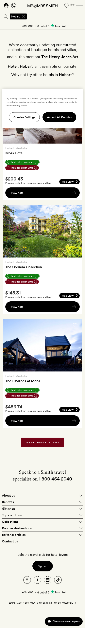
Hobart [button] (15, 16)
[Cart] (72, 5)
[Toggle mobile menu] (79, 5)
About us (8, 495)
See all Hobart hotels (42, 442)
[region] (42, 108)
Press (26, 603)
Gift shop (8, 508)
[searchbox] (56, 16)
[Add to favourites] (75, 211)
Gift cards (55, 603)
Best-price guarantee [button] (22, 162)
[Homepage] (42, 5)
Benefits (8, 502)
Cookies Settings (24, 117)
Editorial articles (14, 535)
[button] (69, 181)
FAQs (19, 603)
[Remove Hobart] (23, 16)
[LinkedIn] (47, 580)
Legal (12, 603)
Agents (34, 603)
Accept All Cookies (59, 117)
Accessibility (69, 603)
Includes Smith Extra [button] (22, 167)
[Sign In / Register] (6, 5)
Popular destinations (17, 528)
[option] (42, 231)
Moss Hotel (14, 153)
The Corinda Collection (23, 267)
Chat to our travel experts (66, 621)
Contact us (10, 541)
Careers (43, 603)
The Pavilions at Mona (22, 381)
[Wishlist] (66, 5)
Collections (10, 522)
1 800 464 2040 (55, 479)
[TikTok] (58, 580)
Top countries (12, 515)
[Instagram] (27, 580)
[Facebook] (37, 580)
